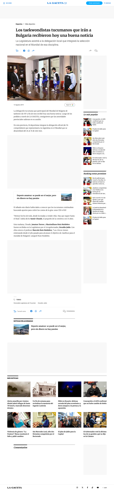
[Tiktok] (92, 488)
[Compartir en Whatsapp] (29, 51)
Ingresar (108, 3)
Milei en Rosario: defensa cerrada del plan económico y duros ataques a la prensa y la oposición (99, 151)
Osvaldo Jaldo (42, 303)
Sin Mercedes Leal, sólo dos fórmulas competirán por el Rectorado (43, 434)
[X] (82, 488)
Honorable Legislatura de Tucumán (25, 303)
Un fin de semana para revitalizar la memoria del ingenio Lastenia (43, 403)
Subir (105, 487)
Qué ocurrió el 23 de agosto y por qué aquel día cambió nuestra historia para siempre (99, 201)
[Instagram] (77, 488)
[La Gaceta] (57, 3)
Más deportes (30, 24)
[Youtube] (98, 488)
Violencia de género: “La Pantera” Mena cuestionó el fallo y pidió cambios (18, 434)
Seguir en (68, 105)
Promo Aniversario (94, 3)
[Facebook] (87, 488)
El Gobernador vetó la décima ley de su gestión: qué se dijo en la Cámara (94, 434)
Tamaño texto (21, 311)
